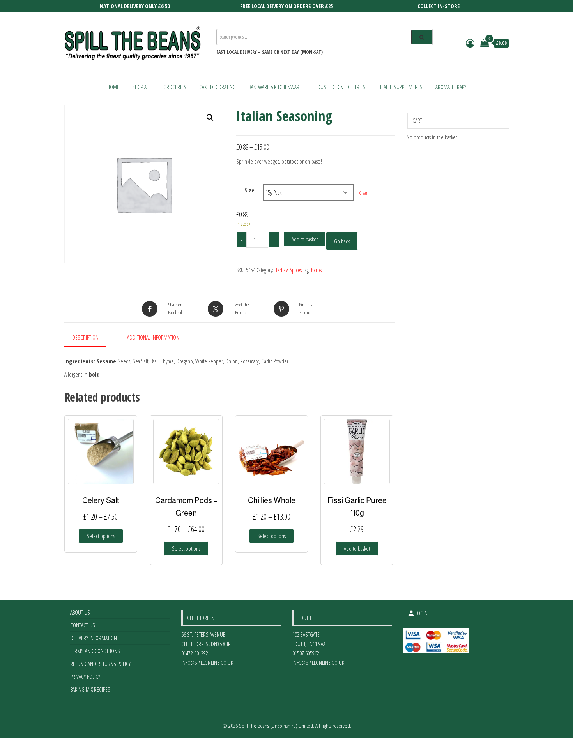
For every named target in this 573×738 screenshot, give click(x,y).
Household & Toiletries (340, 87)
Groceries (174, 87)
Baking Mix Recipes (90, 689)
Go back (342, 241)
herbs (316, 270)
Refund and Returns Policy (100, 664)
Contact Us (82, 625)
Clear (363, 193)
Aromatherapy (450, 87)
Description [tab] (85, 337)
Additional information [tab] (153, 337)
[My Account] (470, 43)
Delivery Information (93, 638)
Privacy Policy (85, 676)
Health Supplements (400, 87)
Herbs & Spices (288, 270)
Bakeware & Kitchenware (275, 87)
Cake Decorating (217, 87)
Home (113, 87)
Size (249, 190)
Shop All (141, 87)
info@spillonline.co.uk (207, 662)
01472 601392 (194, 653)
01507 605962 (305, 653)
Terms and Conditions (95, 651)
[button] (210, 118)
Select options (101, 536)
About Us (80, 612)
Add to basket (305, 239)
